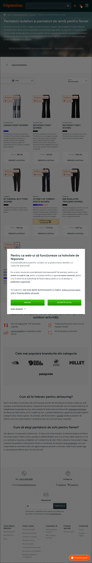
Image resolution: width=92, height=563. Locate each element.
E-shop (81, 529)
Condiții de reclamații (29, 537)
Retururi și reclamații (29, 533)
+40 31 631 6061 (26, 479)
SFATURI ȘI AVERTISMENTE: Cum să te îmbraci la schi (30, 48)
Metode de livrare (28, 540)
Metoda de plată (28, 544)
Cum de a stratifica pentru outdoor (69, 48)
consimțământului (55, 514)
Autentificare (75, 6)
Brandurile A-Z (8, 535)
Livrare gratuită (17, 331)
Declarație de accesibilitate (31, 551)
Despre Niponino (9, 532)
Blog (5, 539)
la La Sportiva (71, 443)
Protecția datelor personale (28, 293)
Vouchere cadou (69, 532)
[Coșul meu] (80, 6)
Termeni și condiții (29, 529)
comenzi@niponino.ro (27, 485)
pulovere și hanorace (77, 409)
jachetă (60, 415)
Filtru (17, 80)
